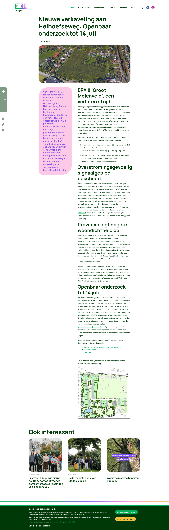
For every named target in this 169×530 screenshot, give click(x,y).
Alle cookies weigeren (125, 519)
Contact (133, 7)
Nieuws (71, 7)
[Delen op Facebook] (3, 119)
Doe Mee (123, 7)
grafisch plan (89, 347)
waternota (87, 352)
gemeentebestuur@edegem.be (90, 327)
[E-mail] (3, 130)
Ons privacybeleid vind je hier (66, 522)
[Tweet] (3, 124)
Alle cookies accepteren (126, 512)
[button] (142, 7)
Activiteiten (99, 7)
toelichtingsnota (90, 350)
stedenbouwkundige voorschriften (110, 347)
